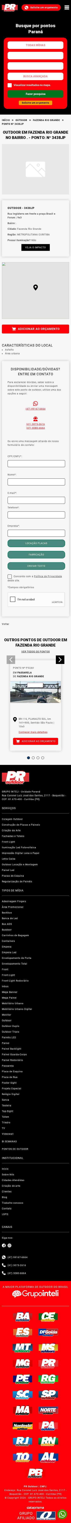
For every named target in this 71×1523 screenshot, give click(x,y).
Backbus (7, 912)
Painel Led (8, 870)
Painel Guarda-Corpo (14, 1054)
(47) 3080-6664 (35, 428)
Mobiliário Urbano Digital (17, 1009)
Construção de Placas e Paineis (21, 825)
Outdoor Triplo (10, 1032)
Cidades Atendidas (13, 1180)
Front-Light (8, 842)
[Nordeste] (23, 1426)
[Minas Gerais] (23, 1363)
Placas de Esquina (13, 876)
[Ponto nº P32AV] (35, 696)
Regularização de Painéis (17, 881)
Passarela (8, 1066)
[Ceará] (48, 1317)
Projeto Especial (11, 1088)
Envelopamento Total (14, 963)
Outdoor (21, 120)
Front (5, 969)
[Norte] (48, 1410)
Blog (4, 1197)
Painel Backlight (11, 1049)
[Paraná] (48, 1363)
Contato (7, 1208)
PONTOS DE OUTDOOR (15, 1149)
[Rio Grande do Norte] (48, 1441)
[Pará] (48, 1426)
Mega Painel (9, 997)
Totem (5, 1117)
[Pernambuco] (23, 1379)
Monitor (6, 1015)
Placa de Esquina (12, 1071)
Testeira (6, 1105)
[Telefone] (4, 1265)
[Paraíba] (36, 1473)
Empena (7, 946)
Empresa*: (14, 526)
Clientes (7, 1191)
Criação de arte (11, 1186)
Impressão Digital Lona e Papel (20, 853)
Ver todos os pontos (35, 651)
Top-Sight (7, 1111)
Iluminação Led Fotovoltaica (19, 847)
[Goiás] (48, 1332)
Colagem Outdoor (12, 819)
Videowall (8, 1134)
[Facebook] (4, 1246)
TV (3, 1128)
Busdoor (7, 929)
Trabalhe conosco (12, 1203)
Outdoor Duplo (10, 1026)
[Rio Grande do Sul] (48, 1379)
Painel (5, 1043)
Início (6, 120)
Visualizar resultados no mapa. (32, 85)
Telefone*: (14, 507)
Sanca (5, 1100)
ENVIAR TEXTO (36, 566)
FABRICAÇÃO (36, 554)
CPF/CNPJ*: (15, 456)
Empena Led (9, 952)
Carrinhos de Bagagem (15, 935)
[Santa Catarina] (23, 1395)
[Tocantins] (23, 1457)
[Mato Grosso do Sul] (48, 1348)
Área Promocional (12, 907)
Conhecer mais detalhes (33, 732)
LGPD (5, 1214)
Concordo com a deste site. (35, 578)
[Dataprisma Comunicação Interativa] (35, 1507)
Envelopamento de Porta (16, 958)
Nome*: (12, 474)
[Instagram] (9, 1246)
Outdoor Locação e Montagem (20, 864)
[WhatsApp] (62, 1514)
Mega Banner (9, 992)
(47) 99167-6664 (36, 409)
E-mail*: (12, 493)
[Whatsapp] (4, 1257)
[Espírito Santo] (23, 1332)
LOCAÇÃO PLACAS (36, 543)
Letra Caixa (9, 859)
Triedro (6, 1122)
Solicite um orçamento (44, 7)
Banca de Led (10, 918)
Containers (8, 941)
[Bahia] (23, 1317)
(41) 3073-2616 (35, 424)
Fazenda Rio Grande (46, 120)
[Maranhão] (23, 1410)
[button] (35, 287)
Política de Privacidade (48, 576)
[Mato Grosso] (23, 1348)
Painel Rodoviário (12, 1060)
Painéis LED (9, 1037)
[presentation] (11, 659)
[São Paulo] (48, 1395)
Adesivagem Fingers (14, 901)
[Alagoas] (48, 1457)
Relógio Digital (11, 1094)
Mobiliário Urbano (12, 1003)
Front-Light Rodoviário (15, 980)
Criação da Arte (11, 830)
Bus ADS (7, 924)
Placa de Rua (10, 1077)
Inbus (5, 986)
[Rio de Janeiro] (23, 1441)
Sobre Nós (8, 1174)
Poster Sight (9, 1083)
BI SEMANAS (9, 1141)
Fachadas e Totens (13, 836)
